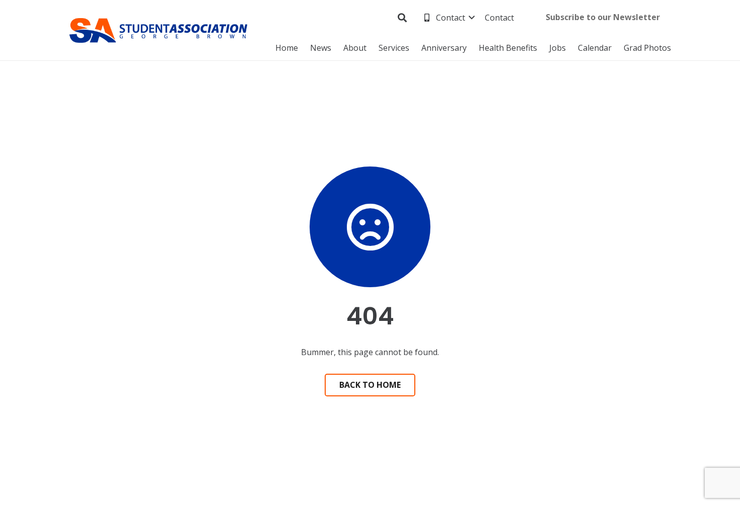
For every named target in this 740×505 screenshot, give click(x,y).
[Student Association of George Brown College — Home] (158, 30)
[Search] (403, 18)
